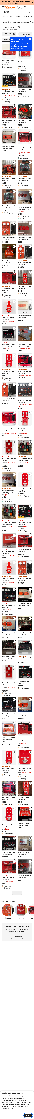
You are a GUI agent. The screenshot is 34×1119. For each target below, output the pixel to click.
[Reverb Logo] (10, 7)
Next (15, 893)
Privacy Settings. (7, 1109)
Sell (20, 7)
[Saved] (25, 7)
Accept (28, 1115)
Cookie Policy (21, 1104)
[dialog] (17, 1105)
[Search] (30, 12)
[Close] (25, 12)
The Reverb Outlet (8, 16)
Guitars (17, 16)
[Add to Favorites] (14, 75)
